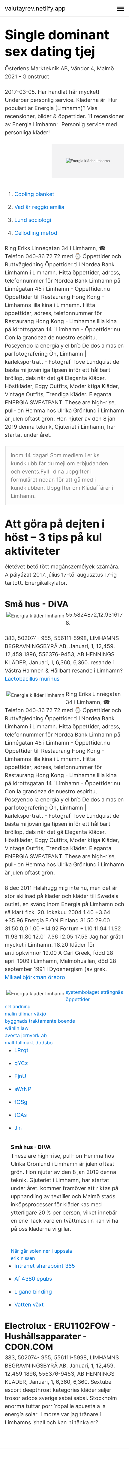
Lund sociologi (32, 220)
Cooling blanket (34, 194)
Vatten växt (29, 1304)
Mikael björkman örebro (35, 977)
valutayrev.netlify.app (35, 8)
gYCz (21, 1063)
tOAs (20, 1115)
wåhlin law (16, 1028)
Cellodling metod (35, 233)
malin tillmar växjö (25, 1014)
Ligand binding (33, 1291)
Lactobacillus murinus (32, 678)
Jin (18, 1128)
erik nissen (23, 1258)
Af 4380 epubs (33, 1279)
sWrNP (22, 1089)
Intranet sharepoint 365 (44, 1266)
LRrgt (21, 1050)
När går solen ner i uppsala (41, 1251)
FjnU (20, 1076)
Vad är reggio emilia (39, 207)
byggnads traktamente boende (40, 1021)
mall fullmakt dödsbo (29, 1043)
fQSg (20, 1102)
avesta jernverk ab (26, 1035)
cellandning (18, 1006)
